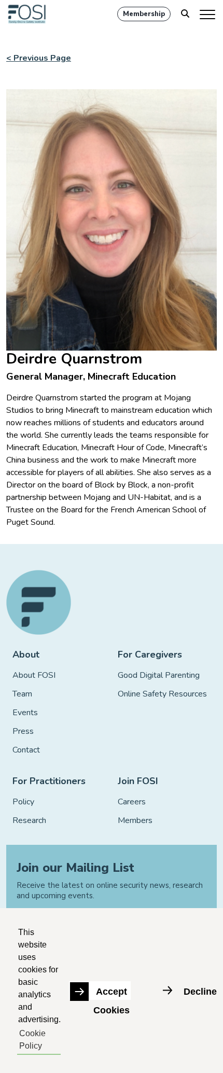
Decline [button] (200, 991)
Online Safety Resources (162, 694)
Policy (23, 801)
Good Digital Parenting (159, 675)
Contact (26, 750)
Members (135, 820)
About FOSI (33, 675)
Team (22, 694)
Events (25, 712)
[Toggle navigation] (208, 14)
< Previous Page (38, 58)
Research (29, 820)
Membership (144, 14)
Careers (132, 801)
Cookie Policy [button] (32, 1039)
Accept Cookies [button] (111, 993)
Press (23, 731)
